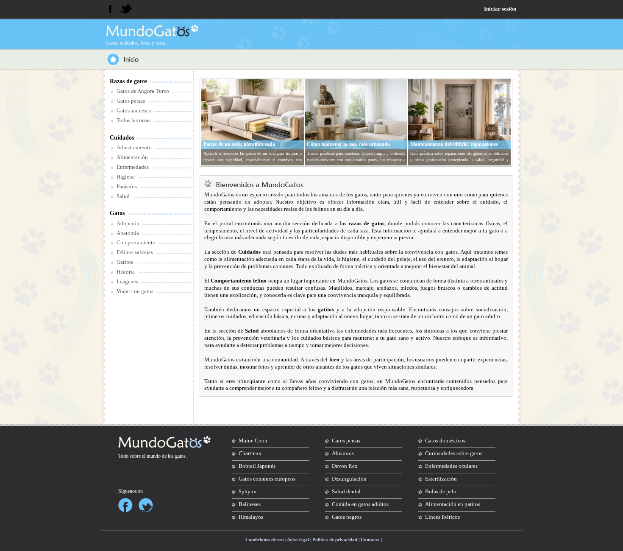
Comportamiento (136, 242)
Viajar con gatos (135, 291)
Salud (123, 196)
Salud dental (346, 491)
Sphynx (247, 491)
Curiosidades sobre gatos (453, 453)
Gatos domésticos (445, 440)
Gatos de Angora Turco (143, 91)
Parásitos (127, 186)
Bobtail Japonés (257, 466)
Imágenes (127, 281)
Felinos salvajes (135, 252)
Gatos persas (131, 101)
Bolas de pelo (440, 491)
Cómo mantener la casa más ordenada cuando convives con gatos (348, 147)
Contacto (370, 539)
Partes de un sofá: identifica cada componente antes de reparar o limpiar (245, 147)
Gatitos (125, 262)
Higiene (126, 176)
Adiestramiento (134, 147)
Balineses (250, 504)
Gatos (117, 213)
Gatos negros (347, 517)
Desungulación (349, 478)
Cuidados (122, 137)
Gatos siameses (134, 110)
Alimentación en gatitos (452, 504)
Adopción (128, 223)
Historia (126, 272)
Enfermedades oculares (451, 466)
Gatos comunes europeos (267, 478)
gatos (180, 456)
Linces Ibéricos (442, 517)
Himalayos (251, 517)
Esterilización (441, 478)
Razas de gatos (128, 81)
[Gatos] (151, 30)
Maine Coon (253, 440)
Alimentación (132, 157)
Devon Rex (345, 466)
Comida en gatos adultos (360, 504)
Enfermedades (133, 167)
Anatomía (128, 233)
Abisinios (343, 453)
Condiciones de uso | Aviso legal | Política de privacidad (301, 539)
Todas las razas (133, 120)
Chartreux (250, 453)
